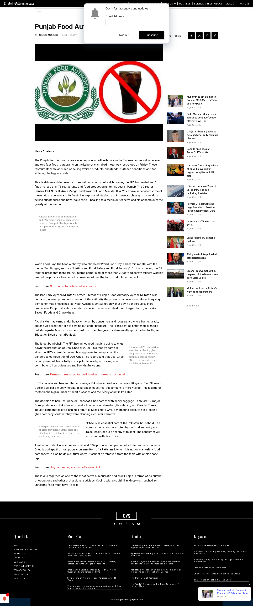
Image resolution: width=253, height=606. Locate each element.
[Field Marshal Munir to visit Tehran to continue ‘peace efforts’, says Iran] (175, 118)
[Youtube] (138, 524)
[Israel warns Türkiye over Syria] (175, 225)
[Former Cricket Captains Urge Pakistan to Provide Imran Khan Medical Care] (175, 208)
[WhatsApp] (207, 35)
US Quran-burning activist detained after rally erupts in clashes (202, 135)
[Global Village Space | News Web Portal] (19, 3)
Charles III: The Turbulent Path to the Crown (217, 573)
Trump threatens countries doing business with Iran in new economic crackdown (94, 587)
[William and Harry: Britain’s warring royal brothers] (175, 292)
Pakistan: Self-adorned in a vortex (211, 545)
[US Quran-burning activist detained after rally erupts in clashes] (175, 136)
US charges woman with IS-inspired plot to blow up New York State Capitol (202, 274)
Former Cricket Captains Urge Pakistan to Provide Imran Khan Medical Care (201, 207)
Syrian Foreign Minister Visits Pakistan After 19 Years (91, 579)
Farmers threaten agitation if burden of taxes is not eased (87, 374)
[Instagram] (120, 524)
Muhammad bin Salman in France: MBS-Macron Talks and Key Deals (202, 100)
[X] (199, 35)
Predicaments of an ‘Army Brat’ (210, 567)
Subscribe (151, 35)
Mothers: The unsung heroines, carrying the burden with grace (220, 552)
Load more (191, 305)
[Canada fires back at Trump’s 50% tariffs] (175, 153)
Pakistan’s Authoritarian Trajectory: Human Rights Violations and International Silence (157, 571)
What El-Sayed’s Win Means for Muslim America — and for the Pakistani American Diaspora (156, 562)
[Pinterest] (126, 524)
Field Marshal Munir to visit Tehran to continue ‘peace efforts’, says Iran (202, 117)
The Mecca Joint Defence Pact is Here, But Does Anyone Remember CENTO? (155, 546)
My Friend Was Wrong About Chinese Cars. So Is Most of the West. (158, 554)
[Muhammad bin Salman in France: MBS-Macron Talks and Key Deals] (175, 101)
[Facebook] (191, 35)
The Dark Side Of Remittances (146, 578)
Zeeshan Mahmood (48, 34)
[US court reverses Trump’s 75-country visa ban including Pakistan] (175, 191)
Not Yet (123, 35)
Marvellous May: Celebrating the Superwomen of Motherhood (219, 560)
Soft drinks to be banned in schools (73, 286)
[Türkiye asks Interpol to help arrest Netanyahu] (175, 259)
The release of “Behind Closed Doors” (213, 580)
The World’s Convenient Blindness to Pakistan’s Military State (155, 585)
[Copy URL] (215, 35)
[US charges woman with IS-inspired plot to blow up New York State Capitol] (175, 273)
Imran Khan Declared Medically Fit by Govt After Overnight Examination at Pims (92, 571)
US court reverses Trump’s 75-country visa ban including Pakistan (202, 190)
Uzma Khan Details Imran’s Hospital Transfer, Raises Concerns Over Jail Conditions (91, 562)
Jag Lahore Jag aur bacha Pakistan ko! (75, 467)
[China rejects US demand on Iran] (175, 242)
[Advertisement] (99, 260)
